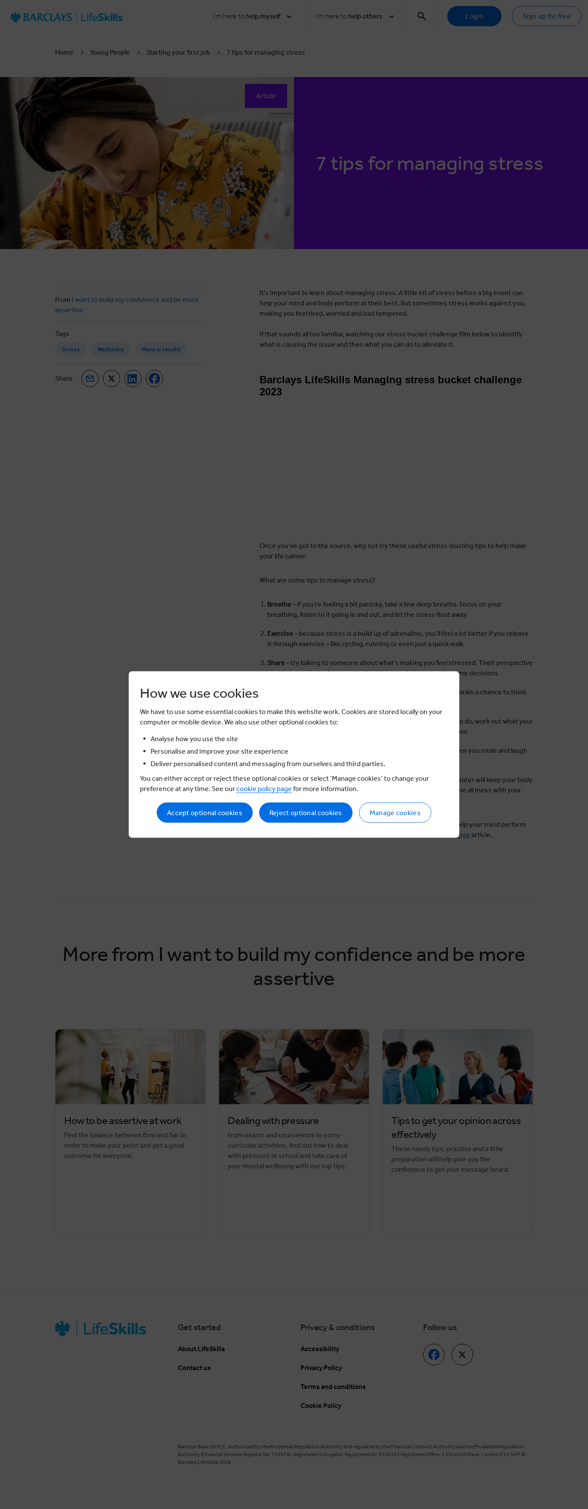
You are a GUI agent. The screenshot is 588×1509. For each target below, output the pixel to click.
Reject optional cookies (305, 813)
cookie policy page (264, 789)
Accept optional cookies (204, 813)
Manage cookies (395, 813)
